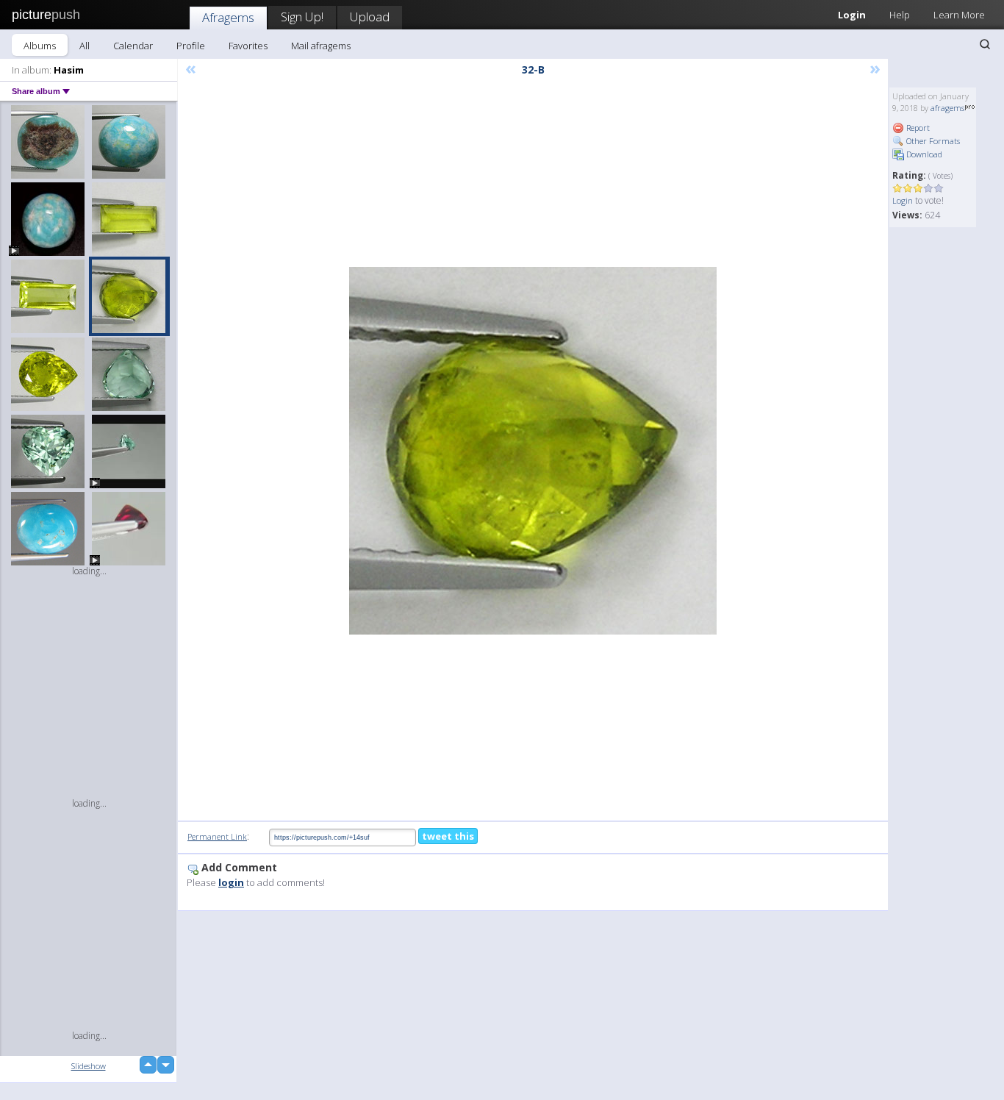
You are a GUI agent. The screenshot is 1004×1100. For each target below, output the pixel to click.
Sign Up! (302, 16)
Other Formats (932, 140)
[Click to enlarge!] (533, 451)
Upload (370, 16)
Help (899, 14)
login (231, 882)
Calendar (133, 45)
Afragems (228, 17)
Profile (190, 45)
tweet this (448, 836)
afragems (947, 107)
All (84, 45)
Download (923, 154)
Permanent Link (217, 836)
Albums (40, 45)
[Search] (985, 44)
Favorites (248, 45)
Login (852, 14)
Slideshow (88, 1065)
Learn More (959, 14)
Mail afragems (321, 45)
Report (917, 127)
